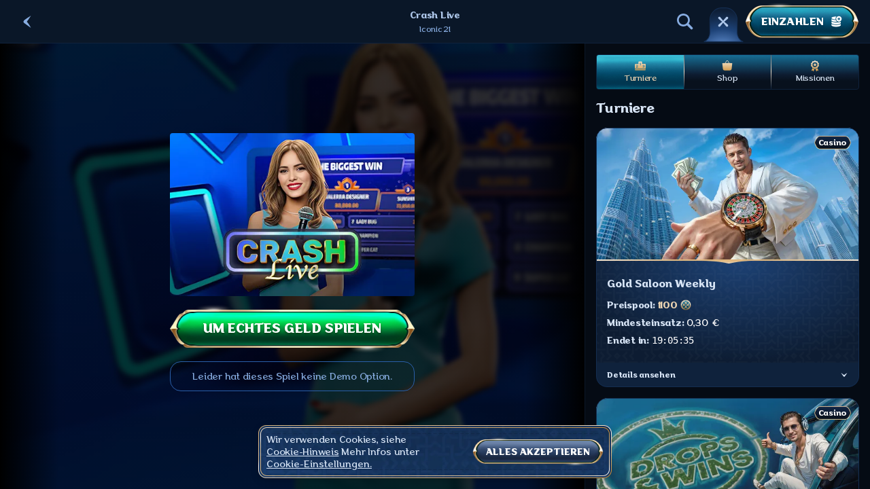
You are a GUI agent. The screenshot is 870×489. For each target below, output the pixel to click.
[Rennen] (723, 21)
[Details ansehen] (844, 375)
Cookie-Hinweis (302, 451)
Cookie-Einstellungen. (319, 463)
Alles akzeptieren (538, 451)
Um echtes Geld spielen (292, 328)
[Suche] (685, 21)
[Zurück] (27, 21)
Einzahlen (792, 22)
